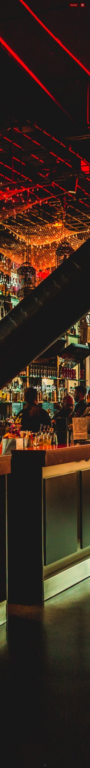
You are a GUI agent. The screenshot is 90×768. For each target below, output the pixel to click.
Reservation (74, 5)
